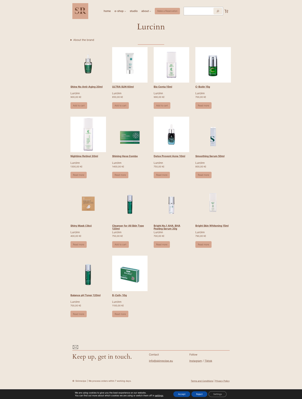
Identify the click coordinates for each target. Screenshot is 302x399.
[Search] (217, 11)
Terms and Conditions (202, 381)
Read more (203, 105)
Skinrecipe (80, 381)
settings (159, 395)
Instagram (195, 360)
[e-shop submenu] (125, 11)
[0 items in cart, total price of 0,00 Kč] (226, 11)
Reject (199, 394)
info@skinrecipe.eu (161, 360)
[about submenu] (150, 11)
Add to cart (79, 105)
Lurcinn (75, 93)
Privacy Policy (222, 381)
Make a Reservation (167, 11)
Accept (181, 394)
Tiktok (208, 360)
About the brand (83, 39)
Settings (217, 394)
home (107, 11)
